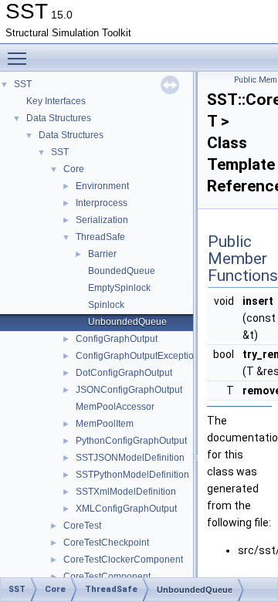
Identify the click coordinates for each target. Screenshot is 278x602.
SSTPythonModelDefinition (132, 474)
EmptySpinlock (119, 287)
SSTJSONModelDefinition (130, 457)
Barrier (102, 254)
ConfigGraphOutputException (137, 355)
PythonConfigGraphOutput (131, 440)
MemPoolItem (105, 423)
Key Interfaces (56, 101)
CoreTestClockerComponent (123, 559)
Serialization (102, 220)
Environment (102, 186)
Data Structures (58, 118)
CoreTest (82, 525)
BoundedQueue (121, 270)
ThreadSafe (100, 237)
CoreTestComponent (107, 576)
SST (23, 84)
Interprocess (101, 203)
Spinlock (106, 304)
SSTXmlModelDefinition (126, 491)
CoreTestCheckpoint (106, 542)
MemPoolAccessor (115, 406)
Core (73, 169)
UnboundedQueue (127, 321)
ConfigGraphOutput (117, 338)
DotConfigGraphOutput (124, 372)
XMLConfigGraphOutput (126, 508)
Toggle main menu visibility (20, 58)
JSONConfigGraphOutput (129, 389)
